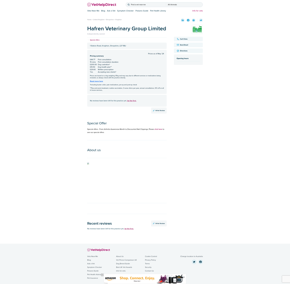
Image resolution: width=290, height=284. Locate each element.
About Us (119, 256)
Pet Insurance (92, 278)
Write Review (160, 110)
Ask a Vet (111, 10)
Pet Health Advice (94, 274)
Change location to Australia (191, 256)
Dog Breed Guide (123, 264)
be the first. (131, 100)
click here (158, 129)
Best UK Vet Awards (124, 267)
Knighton (118, 20)
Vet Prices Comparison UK (126, 260)
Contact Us (149, 271)
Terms (147, 264)
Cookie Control (151, 256)
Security (148, 267)
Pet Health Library (158, 10)
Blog (103, 10)
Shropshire (110, 20)
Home (89, 20)
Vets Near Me (93, 10)
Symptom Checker (125, 10)
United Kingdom (98, 20)
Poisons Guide (141, 10)
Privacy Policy (150, 260)
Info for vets (197, 10)
